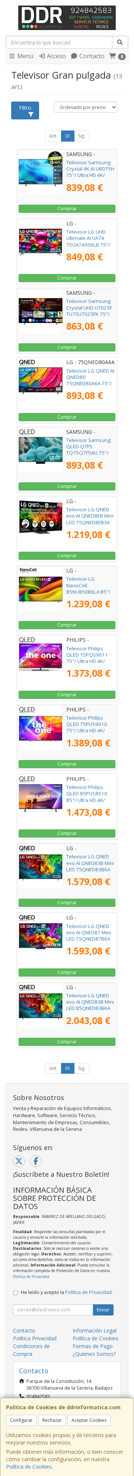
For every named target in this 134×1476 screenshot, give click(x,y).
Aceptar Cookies (88, 1420)
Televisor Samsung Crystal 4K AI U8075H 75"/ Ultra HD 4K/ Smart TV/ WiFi (90, 172)
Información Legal (95, 1330)
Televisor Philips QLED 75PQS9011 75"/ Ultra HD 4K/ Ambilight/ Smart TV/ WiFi (90, 661)
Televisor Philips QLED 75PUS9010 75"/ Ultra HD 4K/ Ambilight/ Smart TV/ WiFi (90, 730)
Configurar (21, 1420)
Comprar (67, 208)
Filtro (25, 107)
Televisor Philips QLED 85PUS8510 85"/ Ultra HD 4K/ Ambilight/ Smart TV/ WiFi (90, 800)
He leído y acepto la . (67, 1292)
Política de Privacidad (31, 1276)
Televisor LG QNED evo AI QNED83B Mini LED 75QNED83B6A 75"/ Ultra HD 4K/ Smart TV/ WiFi (90, 869)
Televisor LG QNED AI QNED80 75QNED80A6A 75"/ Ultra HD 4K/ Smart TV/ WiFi (90, 383)
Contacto (91, 56)
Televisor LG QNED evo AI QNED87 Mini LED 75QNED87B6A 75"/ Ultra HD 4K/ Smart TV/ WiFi (88, 939)
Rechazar (52, 1420)
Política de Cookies (29, 1466)
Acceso (55, 56)
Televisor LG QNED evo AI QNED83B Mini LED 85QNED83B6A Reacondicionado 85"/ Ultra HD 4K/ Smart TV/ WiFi (90, 1011)
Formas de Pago (93, 1346)
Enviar (103, 1310)
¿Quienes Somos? (94, 1353)
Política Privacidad (35, 1338)
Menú (25, 56)
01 (67, 136)
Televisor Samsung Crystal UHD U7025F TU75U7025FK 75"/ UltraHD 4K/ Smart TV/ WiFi (89, 314)
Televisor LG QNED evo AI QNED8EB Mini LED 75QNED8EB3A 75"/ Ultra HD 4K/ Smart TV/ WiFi (90, 522)
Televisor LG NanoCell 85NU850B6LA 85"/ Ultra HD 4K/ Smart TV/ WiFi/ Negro (88, 591)
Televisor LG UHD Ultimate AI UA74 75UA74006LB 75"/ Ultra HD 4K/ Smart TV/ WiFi (88, 244)
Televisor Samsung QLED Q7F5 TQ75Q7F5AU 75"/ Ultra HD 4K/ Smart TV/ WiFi (88, 453)
